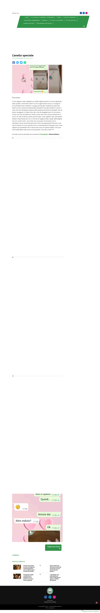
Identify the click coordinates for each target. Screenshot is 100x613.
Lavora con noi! (29, 23)
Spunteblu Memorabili (32, 20)
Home (27, 17)
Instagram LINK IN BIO (44, 23)
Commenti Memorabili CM (18, 58)
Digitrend (93, 611)
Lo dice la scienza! (57, 20)
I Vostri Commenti (69, 17)
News (59, 17)
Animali (45, 20)
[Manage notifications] (97, 603)
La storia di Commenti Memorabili (43, 17)
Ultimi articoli (71, 20)
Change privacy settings (50, 602)
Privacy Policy (50, 600)
